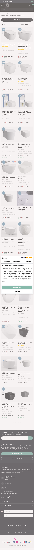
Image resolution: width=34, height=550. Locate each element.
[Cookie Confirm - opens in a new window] (26, 258)
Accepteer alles (17, 287)
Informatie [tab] (28, 261)
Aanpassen (17, 291)
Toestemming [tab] (6, 261)
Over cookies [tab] (17, 261)
